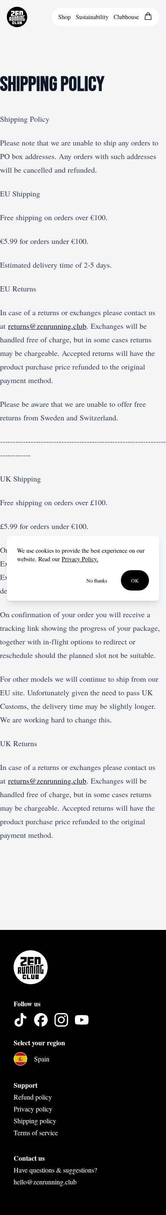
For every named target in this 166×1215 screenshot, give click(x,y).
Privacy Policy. (80, 559)
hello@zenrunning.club (45, 1181)
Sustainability (92, 17)
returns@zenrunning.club (47, 326)
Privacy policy (33, 1108)
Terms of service (36, 1132)
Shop (64, 17)
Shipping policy (35, 1120)
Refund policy (33, 1096)
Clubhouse (126, 17)
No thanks (96, 580)
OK (135, 580)
